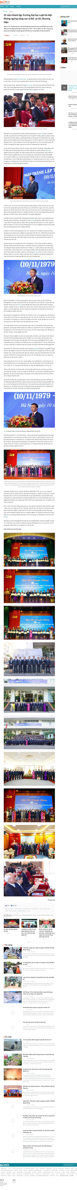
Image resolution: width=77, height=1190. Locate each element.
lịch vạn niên (57, 1172)
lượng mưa (27, 1175)
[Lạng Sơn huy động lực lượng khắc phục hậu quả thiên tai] (13, 982)
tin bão (67, 1172)
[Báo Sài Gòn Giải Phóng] (70, 92)
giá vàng (63, 1172)
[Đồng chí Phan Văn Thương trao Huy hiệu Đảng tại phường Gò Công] (13, 1151)
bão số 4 (20, 1170)
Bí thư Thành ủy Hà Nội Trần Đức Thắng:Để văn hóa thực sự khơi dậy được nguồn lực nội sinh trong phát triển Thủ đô (47, 933)
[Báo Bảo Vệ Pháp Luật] (24, 1041)
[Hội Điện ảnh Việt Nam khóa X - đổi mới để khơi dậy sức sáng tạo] (13, 1091)
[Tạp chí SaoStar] (69, 24)
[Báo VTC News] (25, 951)
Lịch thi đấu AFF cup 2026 (17, 1168)
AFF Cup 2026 (61, 1168)
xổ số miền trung (47, 1170)
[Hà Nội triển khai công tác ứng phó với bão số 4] (13, 1013)
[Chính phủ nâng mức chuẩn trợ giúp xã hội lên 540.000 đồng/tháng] (13, 953)
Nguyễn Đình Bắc (73, 1170)
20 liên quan (32, 1134)
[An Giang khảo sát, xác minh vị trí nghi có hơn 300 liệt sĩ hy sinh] (13, 968)
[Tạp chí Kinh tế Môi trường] (24, 1119)
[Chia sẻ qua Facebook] (5, 900)
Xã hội (5, 11)
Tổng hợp (14, 1181)
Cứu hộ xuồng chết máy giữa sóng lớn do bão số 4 (37, 1040)
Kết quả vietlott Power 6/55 (48, 1172)
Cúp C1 (10, 1168)
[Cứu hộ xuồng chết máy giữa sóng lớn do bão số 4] (13, 1045)
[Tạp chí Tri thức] (69, 61)
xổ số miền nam (55, 1170)
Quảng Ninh (30, 1170)
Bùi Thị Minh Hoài (21, 79)
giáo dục (35, 252)
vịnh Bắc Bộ (67, 1168)
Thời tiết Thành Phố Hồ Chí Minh (7, 1170)
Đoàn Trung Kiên (18, 908)
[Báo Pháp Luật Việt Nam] (7, 35)
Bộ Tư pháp (29, 85)
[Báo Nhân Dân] (24, 1058)
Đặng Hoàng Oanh (13, 910)
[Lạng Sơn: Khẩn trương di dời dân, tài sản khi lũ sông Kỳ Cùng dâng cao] (13, 1136)
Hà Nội (42, 133)
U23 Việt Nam (73, 1172)
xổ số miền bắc (49, 1168)
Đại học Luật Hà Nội (9, 908)
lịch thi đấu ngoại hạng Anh (29, 1168)
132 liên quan (74, 92)
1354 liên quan (32, 1058)
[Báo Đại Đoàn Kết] (24, 1105)
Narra (57, 1175)
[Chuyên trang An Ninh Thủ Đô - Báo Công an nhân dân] (69, 108)
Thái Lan (67, 1170)
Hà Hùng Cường (46, 908)
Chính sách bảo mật (3, 1184)
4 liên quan (30, 966)
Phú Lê (37, 1168)
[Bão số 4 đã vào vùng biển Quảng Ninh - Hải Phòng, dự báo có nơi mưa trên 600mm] (64, 88)
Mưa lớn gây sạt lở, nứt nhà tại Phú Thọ (34, 1022)
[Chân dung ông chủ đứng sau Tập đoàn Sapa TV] (64, 32)
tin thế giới (34, 1172)
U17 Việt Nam (61, 1170)
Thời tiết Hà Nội (28, 1172)
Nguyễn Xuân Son (4, 1168)
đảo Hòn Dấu (42, 1168)
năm (40, 908)
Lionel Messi (3, 1172)
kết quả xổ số (3, 1175)
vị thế (29, 910)
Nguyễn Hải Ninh (26, 908)
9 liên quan (22, 35)
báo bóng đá (9, 1172)
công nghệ (36, 348)
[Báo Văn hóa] (24, 1090)
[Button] (10, 35)
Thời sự (11, 11)
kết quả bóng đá (20, 1172)
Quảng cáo (2, 1185)
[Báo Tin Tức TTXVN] (5, 933)
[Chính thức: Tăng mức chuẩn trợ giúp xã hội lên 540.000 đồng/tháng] (13, 1106)
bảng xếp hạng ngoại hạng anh (42, 1175)
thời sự (13, 1175)
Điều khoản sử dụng (3, 1183)
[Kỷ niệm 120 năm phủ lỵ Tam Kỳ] (12, 923)
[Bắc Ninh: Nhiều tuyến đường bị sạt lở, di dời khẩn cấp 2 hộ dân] (13, 1060)
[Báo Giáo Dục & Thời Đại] (24, 966)
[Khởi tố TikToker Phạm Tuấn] (64, 107)
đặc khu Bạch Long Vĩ (38, 1170)
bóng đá (72, 1168)
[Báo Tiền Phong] (24, 1024)
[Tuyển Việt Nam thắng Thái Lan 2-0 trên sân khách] (64, 60)
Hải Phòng (40, 1172)
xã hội (19, 304)
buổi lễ (6, 910)
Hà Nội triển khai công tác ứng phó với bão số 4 (36, 1007)
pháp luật (48, 150)
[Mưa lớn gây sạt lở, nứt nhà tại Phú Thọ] (13, 1027)
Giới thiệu (1, 1181)
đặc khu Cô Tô (52, 1175)
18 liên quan (32, 1073)
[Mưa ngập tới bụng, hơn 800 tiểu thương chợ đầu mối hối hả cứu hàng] (64, 50)
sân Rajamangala (20, 1175)
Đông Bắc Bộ (32, 1175)
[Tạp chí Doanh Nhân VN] (69, 33)
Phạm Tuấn (55, 1168)
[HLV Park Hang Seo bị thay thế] (64, 23)
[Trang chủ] (4, 2)
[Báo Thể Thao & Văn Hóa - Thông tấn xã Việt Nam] (24, 996)
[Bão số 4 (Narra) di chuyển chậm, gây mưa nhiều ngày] (64, 98)
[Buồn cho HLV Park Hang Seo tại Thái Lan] (64, 41)
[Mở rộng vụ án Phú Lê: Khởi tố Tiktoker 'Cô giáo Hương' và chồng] (64, 115)
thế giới (6, 517)
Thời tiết (16, 1170)
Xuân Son (25, 1170)
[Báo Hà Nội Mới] (22, 937)
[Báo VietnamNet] (69, 53)
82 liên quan (31, 1119)
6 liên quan (30, 1009)
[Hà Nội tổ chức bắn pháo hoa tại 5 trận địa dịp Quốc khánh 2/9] (13, 1074)
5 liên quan (33, 951)
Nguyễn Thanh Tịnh (22, 910)
